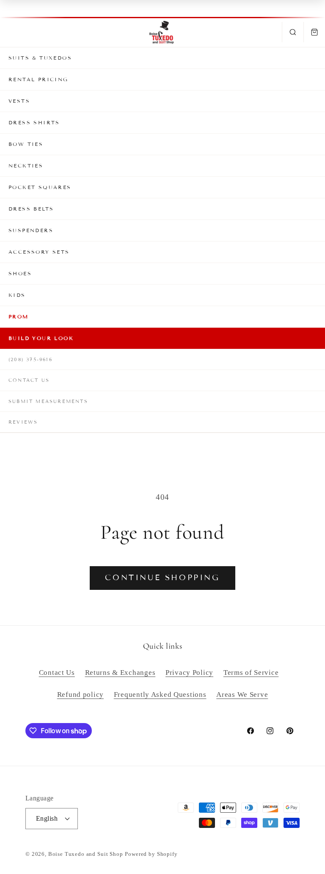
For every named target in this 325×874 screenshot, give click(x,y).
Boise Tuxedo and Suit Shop (85, 854)
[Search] (292, 32)
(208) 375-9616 (30, 359)
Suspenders (30, 230)
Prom (18, 316)
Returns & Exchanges (120, 673)
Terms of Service (251, 673)
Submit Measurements (48, 401)
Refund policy (80, 694)
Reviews (23, 422)
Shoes (20, 273)
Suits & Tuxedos (40, 58)
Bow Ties (25, 144)
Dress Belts (31, 208)
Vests (19, 101)
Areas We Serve (242, 694)
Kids (17, 295)
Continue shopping (162, 577)
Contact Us (29, 380)
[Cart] (314, 32)
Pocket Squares (40, 187)
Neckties (25, 165)
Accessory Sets (39, 252)
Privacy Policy (189, 673)
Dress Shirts (34, 122)
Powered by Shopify (151, 854)
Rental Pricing (38, 79)
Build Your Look (41, 338)
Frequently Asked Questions (160, 694)
